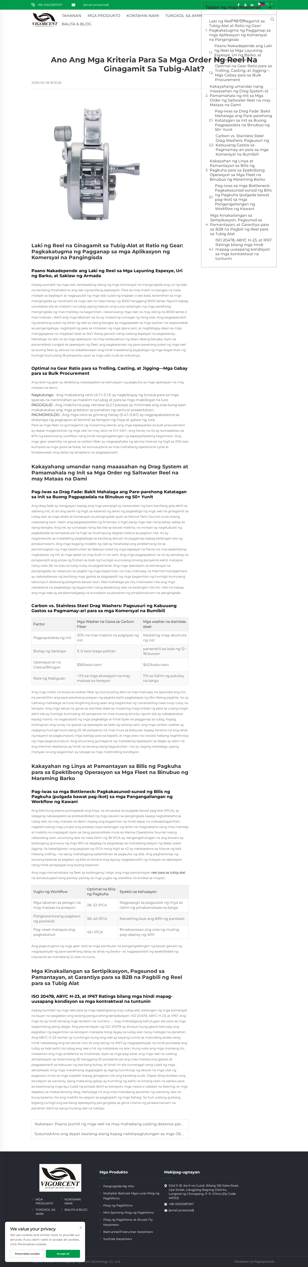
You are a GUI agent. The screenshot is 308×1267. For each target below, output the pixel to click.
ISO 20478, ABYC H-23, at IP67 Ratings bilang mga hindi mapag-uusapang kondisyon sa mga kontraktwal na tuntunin (243, 249)
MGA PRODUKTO (104, 15)
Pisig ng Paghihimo (118, 1205)
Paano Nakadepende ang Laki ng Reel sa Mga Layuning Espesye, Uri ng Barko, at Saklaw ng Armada (243, 53)
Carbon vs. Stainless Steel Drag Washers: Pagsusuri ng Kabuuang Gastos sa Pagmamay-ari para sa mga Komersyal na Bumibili (242, 145)
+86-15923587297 (49, 5)
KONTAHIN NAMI (143, 15)
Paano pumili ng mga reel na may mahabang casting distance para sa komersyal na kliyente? (144, 1124)
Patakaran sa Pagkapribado (254, 1261)
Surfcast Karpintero (117, 1239)
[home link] (45, 20)
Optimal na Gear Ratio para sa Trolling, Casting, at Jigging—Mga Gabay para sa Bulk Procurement (243, 73)
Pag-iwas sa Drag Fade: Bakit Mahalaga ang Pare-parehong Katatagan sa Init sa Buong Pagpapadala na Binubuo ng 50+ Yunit (243, 120)
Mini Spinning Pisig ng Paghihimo (128, 1212)
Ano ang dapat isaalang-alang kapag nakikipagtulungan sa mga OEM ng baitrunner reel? (137, 1134)
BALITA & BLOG (76, 24)
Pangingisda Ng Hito (118, 1186)
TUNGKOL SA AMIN (183, 15)
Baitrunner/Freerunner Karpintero (128, 1232)
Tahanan (71, 15)
